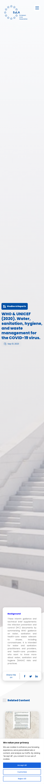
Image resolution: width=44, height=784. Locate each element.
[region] (22, 761)
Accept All (22, 765)
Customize (22, 772)
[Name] (37, 8)
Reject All (22, 778)
